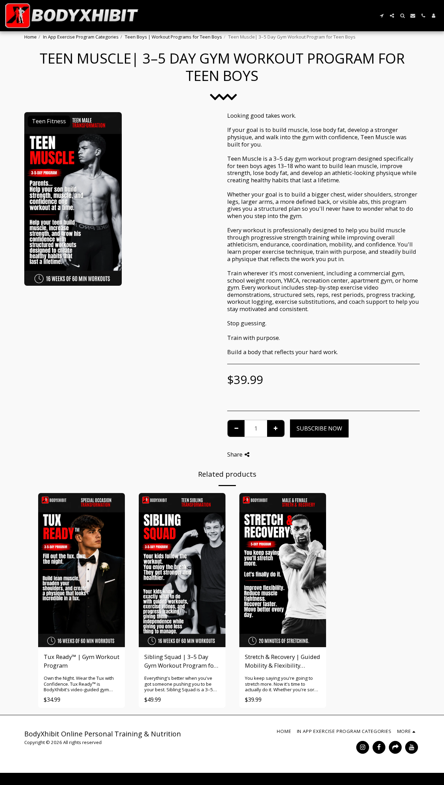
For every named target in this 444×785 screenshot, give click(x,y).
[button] (381, 15)
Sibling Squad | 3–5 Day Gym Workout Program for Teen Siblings (180, 661)
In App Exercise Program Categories (81, 37)
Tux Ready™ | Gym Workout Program (81, 661)
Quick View (81, 626)
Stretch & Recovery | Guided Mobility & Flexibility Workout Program (282, 661)
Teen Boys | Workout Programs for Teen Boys (173, 37)
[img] (182, 570)
